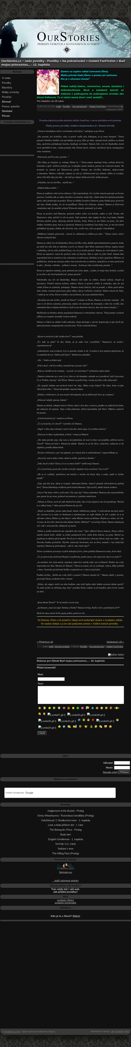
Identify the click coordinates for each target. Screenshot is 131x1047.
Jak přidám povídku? (65, 891)
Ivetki (58, 106)
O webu (6, 78)
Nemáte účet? (110, 772)
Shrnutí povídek (62, 647)
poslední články (65, 900)
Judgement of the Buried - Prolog (65, 810)
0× (122, 106)
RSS (127, 1031)
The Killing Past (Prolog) (65, 853)
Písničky (7, 96)
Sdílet (120, 654)
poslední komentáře (65, 902)
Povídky (6, 82)
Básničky (7, 87)
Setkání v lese (66, 848)
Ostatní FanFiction (97, 106)
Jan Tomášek (117, 1031)
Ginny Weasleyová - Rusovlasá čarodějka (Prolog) (65, 815)
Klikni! (76, 916)
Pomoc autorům (11, 106)
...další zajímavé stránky (66, 880)
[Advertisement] (65, 7)
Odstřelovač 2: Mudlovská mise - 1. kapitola (65, 820)
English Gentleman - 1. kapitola (65, 839)
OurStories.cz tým (12, 1032)
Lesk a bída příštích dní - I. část (65, 824)
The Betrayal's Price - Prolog (66, 829)
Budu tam (65, 834)
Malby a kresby (10, 92)
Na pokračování (79, 106)
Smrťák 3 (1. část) (65, 843)
